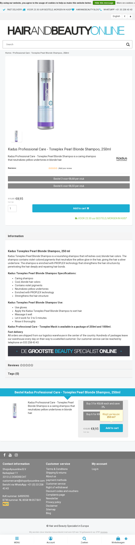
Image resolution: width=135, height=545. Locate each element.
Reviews (13, 365)
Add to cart (80, 208)
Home (8, 53)
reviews (103, 532)
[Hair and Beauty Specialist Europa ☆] (66, 29)
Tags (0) (13, 373)
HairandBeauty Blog (87, 9)
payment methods (56, 480)
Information (16, 236)
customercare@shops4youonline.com (24, 480)
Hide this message (104, 3)
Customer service (56, 483)
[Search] (128, 45)
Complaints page (55, 494)
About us (51, 476)
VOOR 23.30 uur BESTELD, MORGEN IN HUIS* (49, 9)
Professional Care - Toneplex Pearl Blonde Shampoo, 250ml (41, 53)
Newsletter (52, 498)
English (116, 16)
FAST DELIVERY (14, 9)
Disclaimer (52, 505)
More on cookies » (126, 3)
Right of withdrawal (57, 487)
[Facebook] (5, 455)
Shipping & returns (56, 472)
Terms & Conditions (57, 469)
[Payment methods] (6, 504)
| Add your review (65, 168)
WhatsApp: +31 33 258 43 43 (118, 9)
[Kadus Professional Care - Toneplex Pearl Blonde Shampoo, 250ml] (46, 95)
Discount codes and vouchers (62, 491)
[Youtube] (10, 455)
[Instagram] (17, 455)
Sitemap (51, 509)
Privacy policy (53, 502)
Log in (95, 469)
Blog (48, 513)
